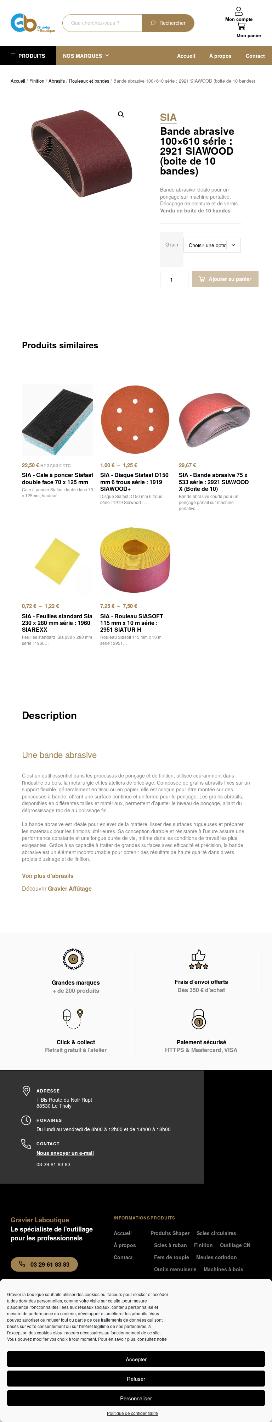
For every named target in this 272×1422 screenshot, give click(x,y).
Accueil (186, 55)
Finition (36, 80)
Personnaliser (136, 1398)
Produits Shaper (170, 1232)
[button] (121, 114)
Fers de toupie (171, 1257)
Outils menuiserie (175, 1269)
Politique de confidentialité (132, 1413)
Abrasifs (57, 80)
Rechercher (172, 22)
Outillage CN (235, 1245)
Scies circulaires (216, 1232)
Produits (31, 55)
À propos (220, 55)
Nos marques (82, 55)
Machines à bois (223, 1269)
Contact (255, 55)
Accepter (136, 1359)
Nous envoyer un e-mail (65, 1152)
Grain (171, 243)
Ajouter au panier (230, 279)
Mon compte (239, 19)
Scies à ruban (170, 1245)
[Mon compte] (238, 11)
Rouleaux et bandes (89, 80)
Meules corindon (216, 1257)
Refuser (136, 1378)
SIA (168, 117)
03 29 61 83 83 (53, 1164)
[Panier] (249, 30)
